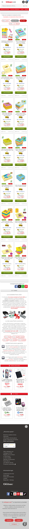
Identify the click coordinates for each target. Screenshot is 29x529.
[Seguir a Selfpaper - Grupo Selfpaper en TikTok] (24, 494)
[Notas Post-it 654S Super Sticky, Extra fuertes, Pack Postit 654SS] (21, 212)
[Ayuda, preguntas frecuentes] (25, 526)
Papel (22, 9)
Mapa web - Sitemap (8, 480)
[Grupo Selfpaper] (8, 485)
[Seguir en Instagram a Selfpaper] (21, 494)
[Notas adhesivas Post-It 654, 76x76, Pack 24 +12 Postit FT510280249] (7, 176)
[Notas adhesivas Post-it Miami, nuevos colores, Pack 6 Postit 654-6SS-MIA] (21, 140)
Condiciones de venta (8, 473)
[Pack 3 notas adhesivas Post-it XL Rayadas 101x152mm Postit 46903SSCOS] (21, 32)
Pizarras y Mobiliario (15, 9)
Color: (18, 337)
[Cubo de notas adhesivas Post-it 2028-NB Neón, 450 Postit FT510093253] (7, 140)
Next (25, 379)
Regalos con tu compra (9, 454)
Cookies (5, 478)
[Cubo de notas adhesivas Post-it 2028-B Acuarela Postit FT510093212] (21, 176)
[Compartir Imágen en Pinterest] (26, 286)
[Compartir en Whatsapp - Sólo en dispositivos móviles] (22, 286)
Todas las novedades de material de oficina (11, 15)
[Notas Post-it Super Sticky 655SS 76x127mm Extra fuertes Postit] (7, 249)
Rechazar (9, 520)
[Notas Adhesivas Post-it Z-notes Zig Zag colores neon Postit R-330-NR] (21, 249)
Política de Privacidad (8, 477)
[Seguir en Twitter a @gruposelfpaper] (11, 494)
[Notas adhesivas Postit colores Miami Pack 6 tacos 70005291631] (21, 68)
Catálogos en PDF (7, 453)
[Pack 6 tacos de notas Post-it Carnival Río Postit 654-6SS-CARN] (7, 212)
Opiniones (5, 436)
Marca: (8, 337)
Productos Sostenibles (9, 464)
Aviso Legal (6, 475)
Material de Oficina (5, 9)
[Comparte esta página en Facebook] (16, 286)
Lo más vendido (7, 458)
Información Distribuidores (10, 438)
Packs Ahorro (6, 461)
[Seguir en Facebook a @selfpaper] (8, 494)
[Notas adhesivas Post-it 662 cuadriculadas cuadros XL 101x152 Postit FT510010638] (7, 68)
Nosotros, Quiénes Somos (9, 435)
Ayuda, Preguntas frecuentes (10, 439)
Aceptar (18, 520)
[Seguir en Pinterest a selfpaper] (18, 494)
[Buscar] (26, 6)
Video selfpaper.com (8, 451)
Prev (3, 379)
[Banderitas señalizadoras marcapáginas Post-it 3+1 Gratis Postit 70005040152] (7, 32)
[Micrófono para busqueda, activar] (24, 6)
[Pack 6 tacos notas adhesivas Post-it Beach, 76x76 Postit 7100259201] (21, 104)
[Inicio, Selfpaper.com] (11, 2)
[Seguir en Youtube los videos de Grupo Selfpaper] (14, 494)
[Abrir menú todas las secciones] (2, 2)
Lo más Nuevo (6, 456)
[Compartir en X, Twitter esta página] (19, 286)
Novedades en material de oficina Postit (12, 17)
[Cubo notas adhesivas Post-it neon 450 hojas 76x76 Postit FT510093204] (7, 104)
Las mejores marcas (8, 462)
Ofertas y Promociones (9, 459)
